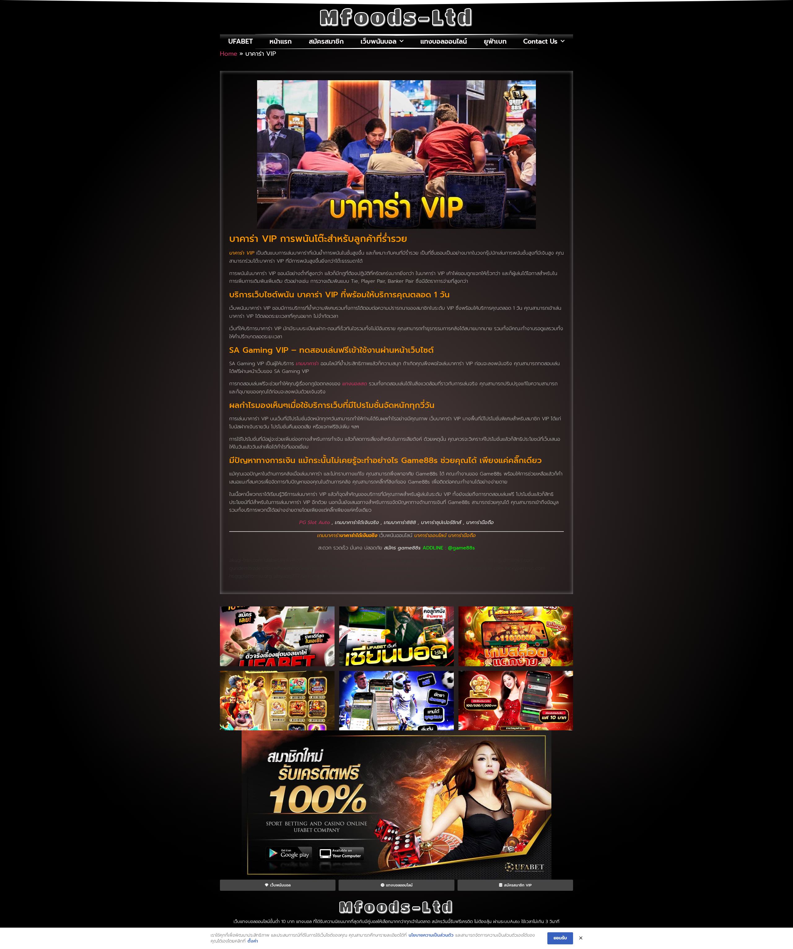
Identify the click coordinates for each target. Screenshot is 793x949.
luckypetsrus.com (525, 568)
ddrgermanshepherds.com (343, 576)
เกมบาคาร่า (307, 363)
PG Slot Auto (314, 522)
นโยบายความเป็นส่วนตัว (431, 935)
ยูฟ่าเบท (495, 41)
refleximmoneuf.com (296, 568)
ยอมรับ (560, 938)
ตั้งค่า (253, 941)
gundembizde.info (249, 568)
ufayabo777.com (292, 576)
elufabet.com (322, 560)
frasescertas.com (475, 560)
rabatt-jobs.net (356, 560)
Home (228, 53)
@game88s (461, 548)
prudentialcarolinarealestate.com (402, 568)
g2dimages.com (515, 560)
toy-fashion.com (394, 576)
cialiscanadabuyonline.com (472, 568)
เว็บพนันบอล (378, 41)
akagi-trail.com (245, 560)
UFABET (240, 41)
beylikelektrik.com (342, 568)
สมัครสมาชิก (326, 41)
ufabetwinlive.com (285, 560)
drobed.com (440, 560)
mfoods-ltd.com (431, 576)
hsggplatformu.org (250, 576)
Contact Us (540, 41)
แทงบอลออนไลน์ (443, 41)
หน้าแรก (280, 41)
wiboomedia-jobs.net (399, 560)
